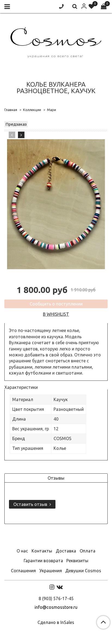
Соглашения (23, 570)
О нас (22, 550)
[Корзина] (104, 6)
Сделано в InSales (56, 622)
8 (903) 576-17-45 (56, 598)
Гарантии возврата (43, 560)
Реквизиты (77, 560)
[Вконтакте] (60, 586)
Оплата (87, 550)
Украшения (50, 570)
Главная (10, 110)
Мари (51, 110)
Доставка (66, 550)
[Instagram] (51, 586)
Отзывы (56, 478)
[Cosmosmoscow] (56, 41)
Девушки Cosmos (83, 570)
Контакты (42, 550)
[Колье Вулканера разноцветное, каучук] (56, 204)
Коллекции (32, 110)
